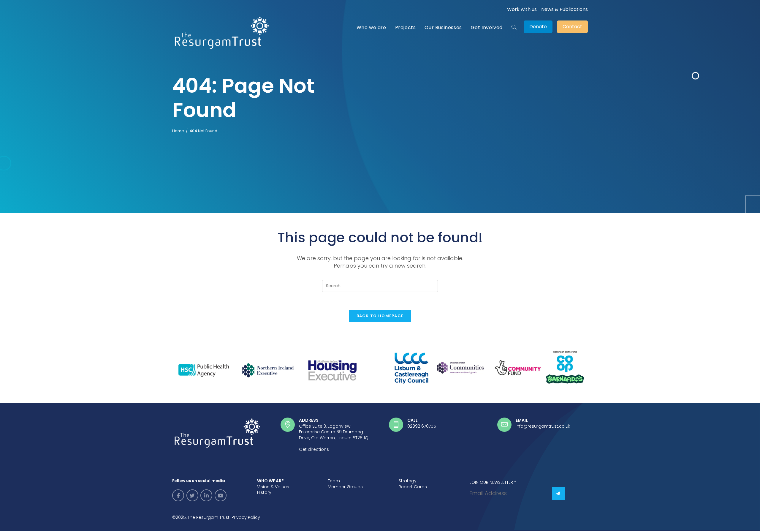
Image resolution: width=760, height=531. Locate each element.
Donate (538, 26)
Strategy (408, 481)
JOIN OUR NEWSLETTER (492, 482)
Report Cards (413, 487)
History (264, 492)
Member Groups (345, 487)
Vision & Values (273, 487)
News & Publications (564, 9)
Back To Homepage (380, 316)
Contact (572, 26)
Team (334, 481)
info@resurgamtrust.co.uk (543, 426)
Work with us (522, 9)
